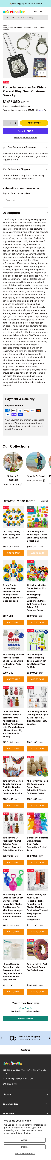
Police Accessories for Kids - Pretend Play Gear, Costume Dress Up (23, 28)
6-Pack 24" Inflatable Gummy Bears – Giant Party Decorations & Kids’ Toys (37, 844)
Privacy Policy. (23, 1133)
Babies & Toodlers (13, 478)
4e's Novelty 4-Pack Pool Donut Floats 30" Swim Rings (37, 967)
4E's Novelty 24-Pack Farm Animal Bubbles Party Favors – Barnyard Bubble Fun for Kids (13, 844)
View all (44, 501)
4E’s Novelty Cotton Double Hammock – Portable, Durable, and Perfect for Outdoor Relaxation (13, 787)
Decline (25, 1147)
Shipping (6, 106)
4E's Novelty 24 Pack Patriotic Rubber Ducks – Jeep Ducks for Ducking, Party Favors (13, 660)
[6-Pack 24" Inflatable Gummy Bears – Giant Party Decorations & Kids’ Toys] (37, 823)
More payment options (25, 137)
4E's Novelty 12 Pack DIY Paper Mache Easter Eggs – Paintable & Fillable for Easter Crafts (37, 787)
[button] (41, 11)
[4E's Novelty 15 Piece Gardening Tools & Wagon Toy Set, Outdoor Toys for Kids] (37, 640)
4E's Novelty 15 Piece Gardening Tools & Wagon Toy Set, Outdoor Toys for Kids (36, 660)
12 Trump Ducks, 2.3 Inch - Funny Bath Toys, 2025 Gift (13, 534)
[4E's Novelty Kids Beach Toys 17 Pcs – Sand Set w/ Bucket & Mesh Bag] (37, 517)
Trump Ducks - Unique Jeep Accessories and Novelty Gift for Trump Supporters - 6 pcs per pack (13, 593)
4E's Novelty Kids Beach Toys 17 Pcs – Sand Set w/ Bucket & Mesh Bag (37, 536)
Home (5, 25)
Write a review (25, 1018)
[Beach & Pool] (36, 462)
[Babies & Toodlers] (13, 462)
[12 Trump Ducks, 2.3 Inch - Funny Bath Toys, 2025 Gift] (13, 517)
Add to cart (34, 123)
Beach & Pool (36, 476)
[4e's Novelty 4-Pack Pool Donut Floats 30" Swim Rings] (37, 949)
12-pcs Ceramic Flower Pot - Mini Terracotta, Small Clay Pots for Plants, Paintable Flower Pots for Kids (13, 972)
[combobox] (25, 17)
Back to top (25, 1050)
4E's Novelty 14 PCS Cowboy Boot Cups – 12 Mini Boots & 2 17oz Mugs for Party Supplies (37, 717)
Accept (24, 1140)
